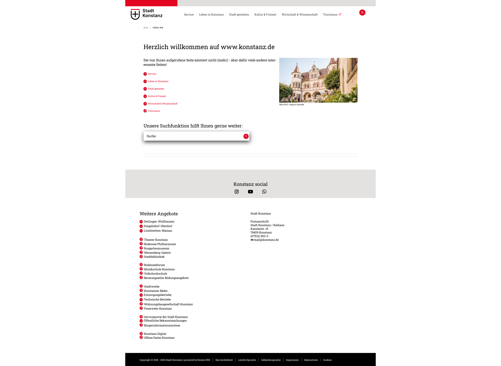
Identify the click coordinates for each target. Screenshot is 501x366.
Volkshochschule (155, 273)
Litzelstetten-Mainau (158, 230)
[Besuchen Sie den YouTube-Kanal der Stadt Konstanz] (250, 191)
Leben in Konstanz (211, 14)
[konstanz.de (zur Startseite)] (146, 14)
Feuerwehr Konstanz (158, 308)
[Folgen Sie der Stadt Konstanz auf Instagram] (237, 191)
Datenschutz (311, 359)
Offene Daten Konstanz (159, 337)
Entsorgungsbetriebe (157, 295)
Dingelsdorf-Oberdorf (158, 226)
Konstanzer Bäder (156, 291)
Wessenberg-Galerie (157, 252)
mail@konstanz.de (266, 240)
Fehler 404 (158, 27)
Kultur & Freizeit (265, 14)
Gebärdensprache (271, 359)
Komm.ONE (204, 359)
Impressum (292, 359)
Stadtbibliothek (154, 257)
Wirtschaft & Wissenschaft (300, 14)
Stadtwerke (151, 286)
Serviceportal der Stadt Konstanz (166, 317)
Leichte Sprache (247, 359)
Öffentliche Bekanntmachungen (165, 320)
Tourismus (330, 14)
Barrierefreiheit (224, 359)
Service (189, 14)
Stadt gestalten (239, 14)
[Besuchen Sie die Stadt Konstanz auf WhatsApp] (264, 191)
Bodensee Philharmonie (160, 244)
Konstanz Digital (155, 334)
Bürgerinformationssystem (162, 325)
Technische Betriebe (157, 299)
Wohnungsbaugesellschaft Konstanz (168, 304)
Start (146, 27)
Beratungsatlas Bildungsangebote (166, 278)
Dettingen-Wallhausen (159, 221)
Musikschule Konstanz (159, 269)
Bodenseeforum (154, 265)
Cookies (327, 359)
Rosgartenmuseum (156, 248)
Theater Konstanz (156, 240)
